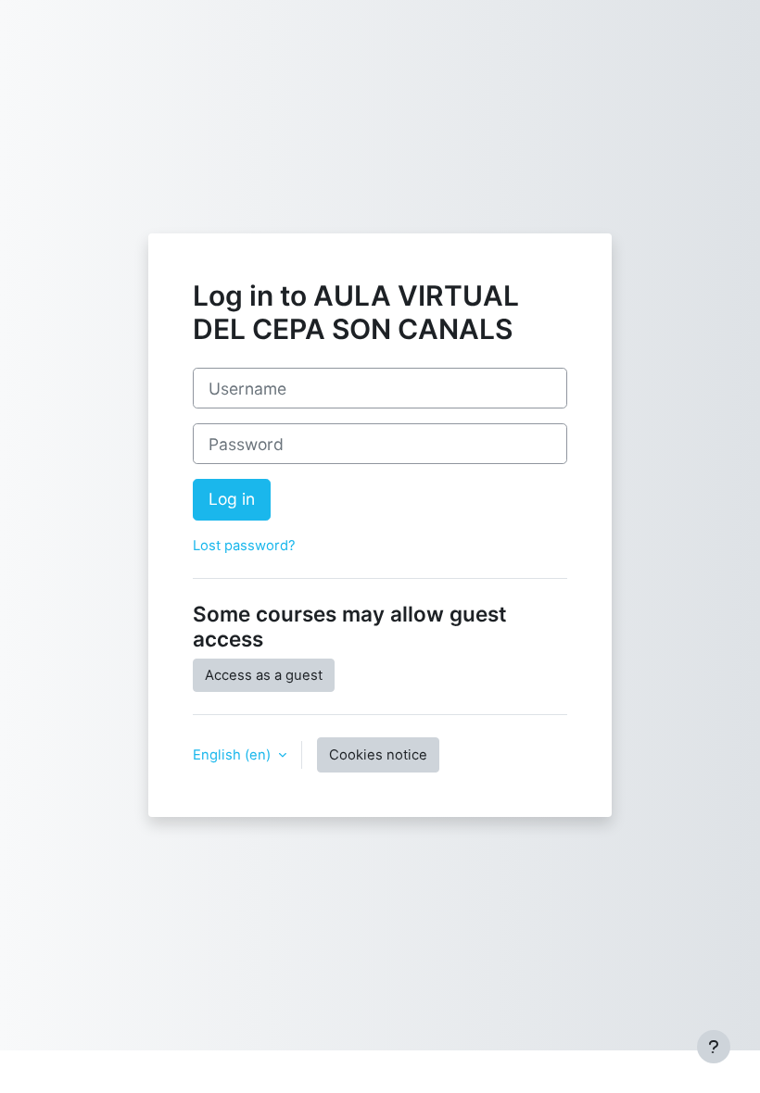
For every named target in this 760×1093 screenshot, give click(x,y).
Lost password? (244, 545)
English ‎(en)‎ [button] (233, 755)
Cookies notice (378, 755)
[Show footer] (713, 1046)
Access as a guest (264, 675)
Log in (232, 499)
